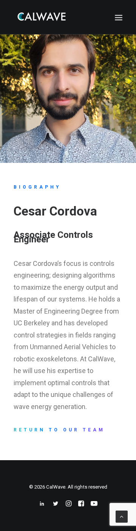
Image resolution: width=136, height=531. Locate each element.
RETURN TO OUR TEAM (59, 430)
